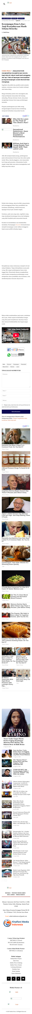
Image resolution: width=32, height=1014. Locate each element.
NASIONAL (21, 18)
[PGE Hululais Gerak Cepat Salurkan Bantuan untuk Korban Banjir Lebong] (7, 854)
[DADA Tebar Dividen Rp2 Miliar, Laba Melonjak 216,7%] (7, 825)
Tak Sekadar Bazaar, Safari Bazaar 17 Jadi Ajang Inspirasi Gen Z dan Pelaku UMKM (21, 862)
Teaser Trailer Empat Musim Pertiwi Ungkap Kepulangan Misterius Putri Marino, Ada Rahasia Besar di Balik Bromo (14, 741)
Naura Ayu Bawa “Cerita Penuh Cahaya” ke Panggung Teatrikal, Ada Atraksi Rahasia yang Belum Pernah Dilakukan (21, 752)
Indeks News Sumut (16, 965)
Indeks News (6, 71)
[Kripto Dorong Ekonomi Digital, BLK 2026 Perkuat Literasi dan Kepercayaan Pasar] (7, 844)
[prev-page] (3, 880)
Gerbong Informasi (16, 967)
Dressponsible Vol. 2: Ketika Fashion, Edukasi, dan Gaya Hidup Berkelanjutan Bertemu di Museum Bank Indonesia (21, 834)
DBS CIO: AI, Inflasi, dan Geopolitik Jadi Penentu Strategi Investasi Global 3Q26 (21, 793)
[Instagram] (9, 979)
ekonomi (18, 224)
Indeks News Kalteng (16, 963)
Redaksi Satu (16, 969)
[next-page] (6, 880)
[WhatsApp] (21, 64)
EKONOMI (14, 18)
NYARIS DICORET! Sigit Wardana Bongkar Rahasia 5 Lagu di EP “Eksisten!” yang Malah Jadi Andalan (21, 772)
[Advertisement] (16, 185)
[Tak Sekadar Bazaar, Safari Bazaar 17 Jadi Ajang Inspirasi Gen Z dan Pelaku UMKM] (7, 864)
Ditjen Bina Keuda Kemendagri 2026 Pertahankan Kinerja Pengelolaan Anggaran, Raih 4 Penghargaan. (21, 804)
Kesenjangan (16, 364)
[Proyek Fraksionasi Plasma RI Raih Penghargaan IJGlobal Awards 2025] (7, 815)
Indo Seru (16, 960)
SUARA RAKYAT (6, 18)
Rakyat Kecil (5, 366)
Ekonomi (9, 364)
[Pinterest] (17, 64)
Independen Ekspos (16, 958)
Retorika (12, 366)
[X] (13, 64)
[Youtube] (23, 979)
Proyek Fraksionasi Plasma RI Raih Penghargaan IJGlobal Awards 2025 (21, 813)
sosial (18, 366)
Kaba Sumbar (16, 971)
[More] (25, 702)
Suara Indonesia (16, 973)
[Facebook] (9, 64)
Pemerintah (23, 364)
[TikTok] (14, 979)
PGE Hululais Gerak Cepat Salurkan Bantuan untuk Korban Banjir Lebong (20, 852)
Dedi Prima (6, 32)
